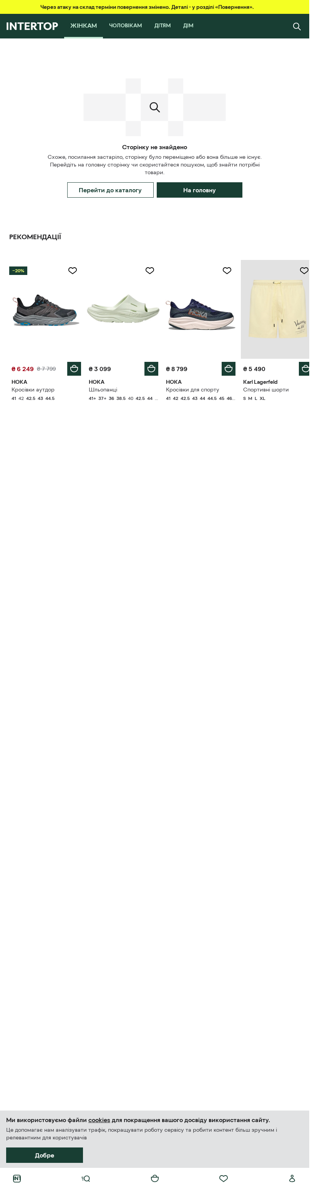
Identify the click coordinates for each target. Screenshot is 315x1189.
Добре (44, 1155)
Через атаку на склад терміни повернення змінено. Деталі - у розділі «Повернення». (147, 7)
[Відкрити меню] (85, 1178)
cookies (99, 1120)
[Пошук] (297, 26)
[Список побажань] (223, 1178)
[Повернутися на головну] (32, 26)
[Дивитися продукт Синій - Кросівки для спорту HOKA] (197, 308)
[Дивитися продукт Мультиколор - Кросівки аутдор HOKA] (45, 308)
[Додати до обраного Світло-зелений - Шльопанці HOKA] (147, 270)
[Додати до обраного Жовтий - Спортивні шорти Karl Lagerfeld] (298, 270)
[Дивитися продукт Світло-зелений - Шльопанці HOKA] (121, 308)
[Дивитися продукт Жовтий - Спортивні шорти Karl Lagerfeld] (273, 308)
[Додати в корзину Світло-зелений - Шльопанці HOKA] (149, 367)
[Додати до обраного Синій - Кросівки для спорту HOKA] (222, 270)
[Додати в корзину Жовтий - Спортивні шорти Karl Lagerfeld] (300, 367)
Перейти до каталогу (110, 190)
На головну (199, 190)
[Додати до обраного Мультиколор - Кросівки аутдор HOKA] (71, 270)
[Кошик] (154, 1178)
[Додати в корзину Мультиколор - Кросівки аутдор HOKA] (73, 367)
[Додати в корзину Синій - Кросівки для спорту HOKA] (224, 367)
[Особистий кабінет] (292, 1178)
